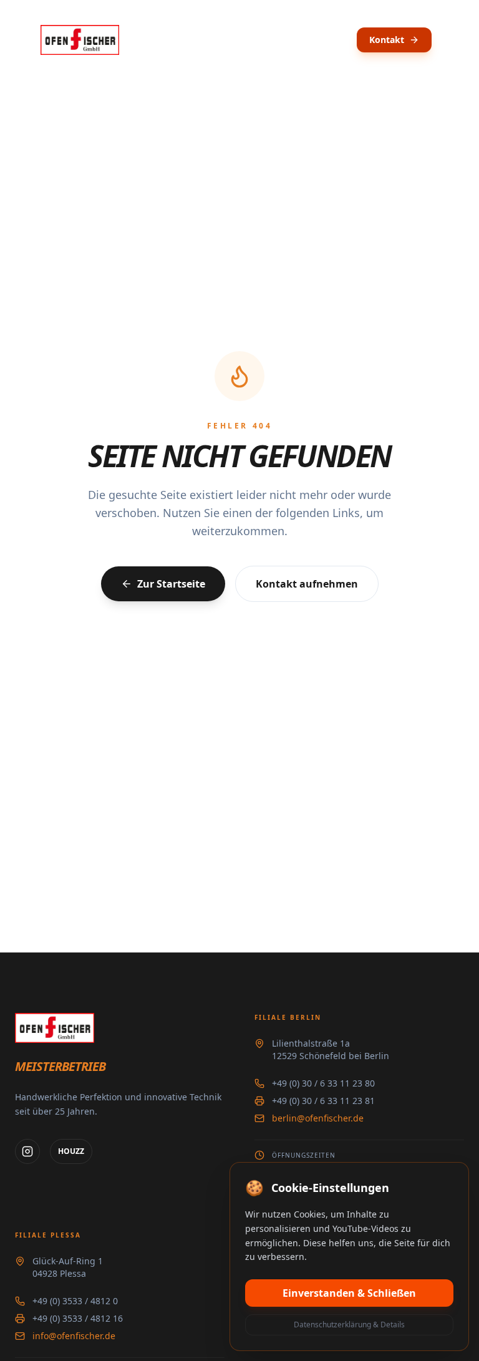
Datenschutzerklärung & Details (349, 1324)
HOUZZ (71, 1151)
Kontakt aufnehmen (307, 584)
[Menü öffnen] (455, 40)
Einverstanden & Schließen (349, 1293)
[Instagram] (27, 1151)
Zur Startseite (171, 584)
